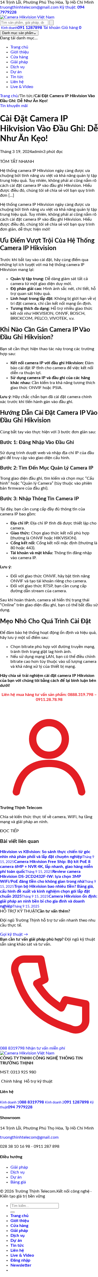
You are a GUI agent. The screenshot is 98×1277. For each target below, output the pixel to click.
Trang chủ (9, 96)
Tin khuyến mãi (14, 106)
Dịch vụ (17, 1172)
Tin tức (17, 1245)
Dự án (16, 1177)
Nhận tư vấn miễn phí (45, 1048)
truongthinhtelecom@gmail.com (29, 1137)
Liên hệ (17, 1250)
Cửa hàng (19, 1226)
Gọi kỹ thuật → (14, 934)
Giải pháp (19, 1167)
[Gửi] (12, 1212)
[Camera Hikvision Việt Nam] (27, 17)
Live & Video (22, 1255)
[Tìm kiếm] (51, 22)
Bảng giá (18, 1182)
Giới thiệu (19, 1221)
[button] (20, 1265)
